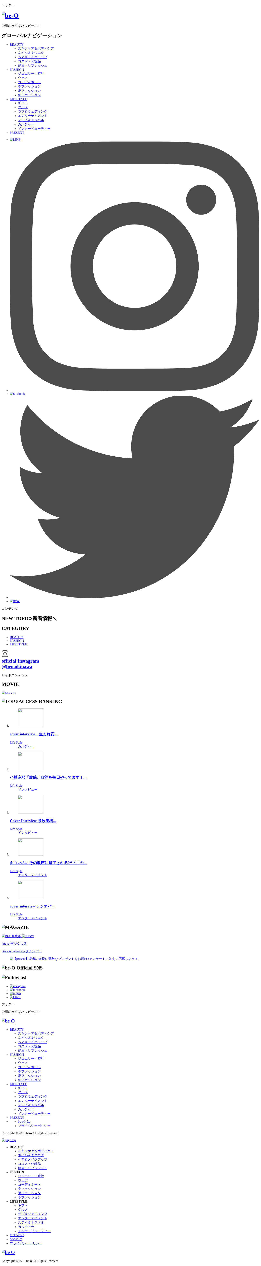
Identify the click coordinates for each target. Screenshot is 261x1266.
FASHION (17, 69)
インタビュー (28, 789)
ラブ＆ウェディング (32, 111)
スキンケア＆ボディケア (36, 48)
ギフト (23, 103)
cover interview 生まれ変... (34, 734)
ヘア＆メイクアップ (32, 57)
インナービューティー (34, 128)
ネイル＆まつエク (31, 52)
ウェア (23, 78)
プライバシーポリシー (34, 1126)
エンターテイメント (32, 115)
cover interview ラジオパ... (32, 906)
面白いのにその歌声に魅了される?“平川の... (48, 863)
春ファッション (29, 86)
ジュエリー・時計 (31, 73)
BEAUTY (16, 44)
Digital (14, 943)
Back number (22, 951)
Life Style (16, 742)
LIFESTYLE (18, 99)
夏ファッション (29, 90)
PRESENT (17, 132)
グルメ (23, 107)
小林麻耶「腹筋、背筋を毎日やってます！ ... (48, 777)
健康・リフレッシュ (32, 65)
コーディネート (29, 82)
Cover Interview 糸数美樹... (33, 821)
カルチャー (26, 124)
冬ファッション (29, 95)
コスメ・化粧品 (29, 61)
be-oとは (24, 1121)
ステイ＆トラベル (31, 120)
